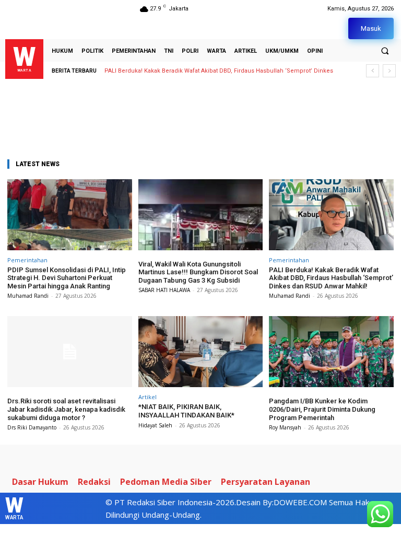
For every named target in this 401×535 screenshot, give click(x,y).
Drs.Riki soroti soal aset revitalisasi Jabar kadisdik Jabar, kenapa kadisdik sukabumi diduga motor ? (66, 409)
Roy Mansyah (285, 427)
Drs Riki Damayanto (31, 427)
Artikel (147, 397)
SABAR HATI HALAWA (164, 290)
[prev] (372, 70)
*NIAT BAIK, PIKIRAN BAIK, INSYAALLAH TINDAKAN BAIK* (186, 411)
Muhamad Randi (28, 295)
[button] (385, 51)
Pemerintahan (27, 260)
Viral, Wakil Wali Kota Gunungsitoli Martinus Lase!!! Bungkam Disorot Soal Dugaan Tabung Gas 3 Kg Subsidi (198, 272)
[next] (389, 70)
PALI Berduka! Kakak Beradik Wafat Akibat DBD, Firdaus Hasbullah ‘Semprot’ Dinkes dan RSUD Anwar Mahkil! (331, 278)
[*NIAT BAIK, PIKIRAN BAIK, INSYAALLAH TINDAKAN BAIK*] (200, 351)
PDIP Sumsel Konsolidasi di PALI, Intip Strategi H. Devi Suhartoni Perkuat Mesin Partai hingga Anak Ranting (66, 278)
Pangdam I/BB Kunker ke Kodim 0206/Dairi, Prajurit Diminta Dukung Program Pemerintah (322, 409)
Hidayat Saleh (155, 425)
